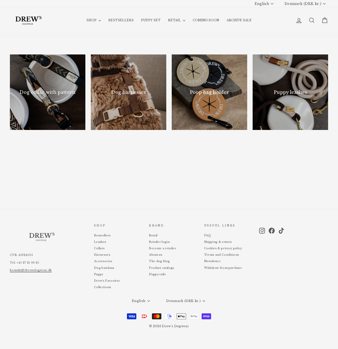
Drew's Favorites (107, 280)
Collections (102, 287)
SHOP (91, 20)
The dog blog (159, 261)
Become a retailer (162, 248)
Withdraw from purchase (223, 268)
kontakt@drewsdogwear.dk (31, 270)
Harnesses (102, 254)
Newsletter (212, 261)
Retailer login (159, 242)
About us (155, 254)
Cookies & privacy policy (223, 248)
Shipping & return (218, 242)
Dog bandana (104, 268)
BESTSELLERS (121, 20)
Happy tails (157, 274)
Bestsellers (102, 235)
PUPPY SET (151, 20)
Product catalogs (161, 268)
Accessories (103, 261)
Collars (99, 248)
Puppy (98, 274)
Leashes (100, 242)
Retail (153, 235)
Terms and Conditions (221, 254)
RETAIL (175, 20)
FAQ (207, 235)
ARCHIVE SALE (239, 20)
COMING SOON (206, 20)
